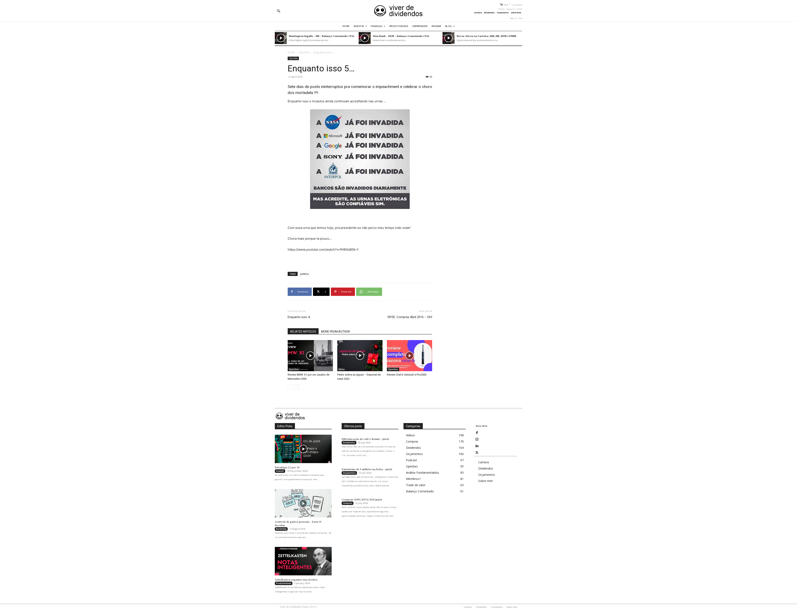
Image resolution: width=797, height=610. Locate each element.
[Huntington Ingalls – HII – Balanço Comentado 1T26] (281, 38)
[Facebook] (477, 432)
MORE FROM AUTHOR (335, 331)
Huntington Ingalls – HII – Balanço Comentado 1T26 (321, 36)
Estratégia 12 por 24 (287, 467)
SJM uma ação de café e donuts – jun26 (365, 439)
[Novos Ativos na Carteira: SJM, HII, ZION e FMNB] (449, 38)
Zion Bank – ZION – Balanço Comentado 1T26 (401, 36)
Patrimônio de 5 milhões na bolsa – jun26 (367, 469)
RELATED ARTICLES (303, 331)
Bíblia (342, 369)
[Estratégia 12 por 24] (303, 449)
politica (304, 273)
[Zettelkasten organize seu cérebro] (303, 561)
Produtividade (283, 583)
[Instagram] (477, 439)
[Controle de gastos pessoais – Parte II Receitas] (303, 503)
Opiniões (304, 52)
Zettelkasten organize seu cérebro (296, 579)
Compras (347, 503)
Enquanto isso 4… (300, 317)
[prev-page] (290, 387)
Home (291, 52)
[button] (278, 11)
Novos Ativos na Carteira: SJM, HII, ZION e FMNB (486, 36)
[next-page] (296, 387)
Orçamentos (349, 472)
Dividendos (349, 442)
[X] (477, 452)
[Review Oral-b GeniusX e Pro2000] (409, 355)
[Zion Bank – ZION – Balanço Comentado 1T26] (365, 38)
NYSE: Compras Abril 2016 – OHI (410, 317)
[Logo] (398, 10)
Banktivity (281, 528)
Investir (280, 471)
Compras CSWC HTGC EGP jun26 (362, 499)
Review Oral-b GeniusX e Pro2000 (406, 374)
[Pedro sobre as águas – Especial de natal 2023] (360, 355)
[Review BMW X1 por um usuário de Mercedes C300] (310, 355)
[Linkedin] (477, 446)
